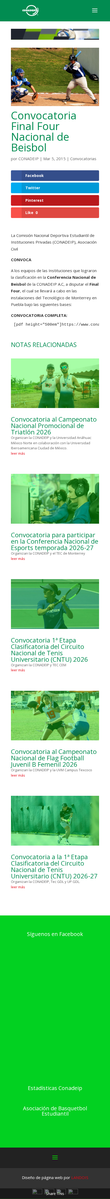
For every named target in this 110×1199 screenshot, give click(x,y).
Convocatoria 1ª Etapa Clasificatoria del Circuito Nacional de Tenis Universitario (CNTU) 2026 (49, 650)
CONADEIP (28, 158)
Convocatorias (83, 158)
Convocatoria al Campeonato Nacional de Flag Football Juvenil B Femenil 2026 (54, 758)
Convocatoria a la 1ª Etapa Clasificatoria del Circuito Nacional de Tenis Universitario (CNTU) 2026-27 (54, 866)
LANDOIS (79, 1177)
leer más (18, 453)
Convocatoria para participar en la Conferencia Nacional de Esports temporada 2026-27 (54, 541)
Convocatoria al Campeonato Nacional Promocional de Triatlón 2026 (54, 425)
